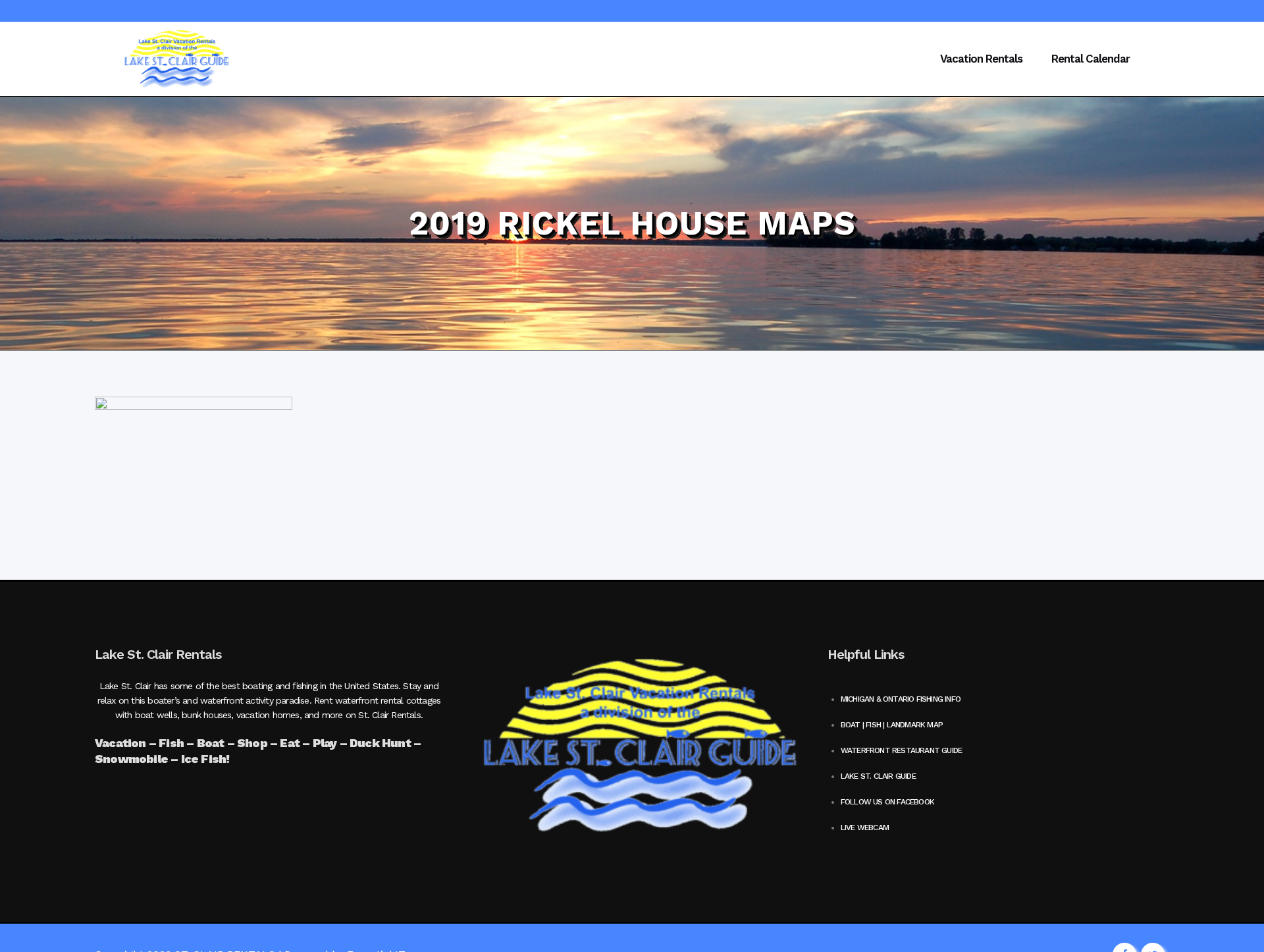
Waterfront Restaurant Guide (901, 750)
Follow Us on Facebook (887, 801)
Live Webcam (865, 827)
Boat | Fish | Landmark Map (892, 724)
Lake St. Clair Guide (878, 776)
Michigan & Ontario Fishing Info (901, 699)
